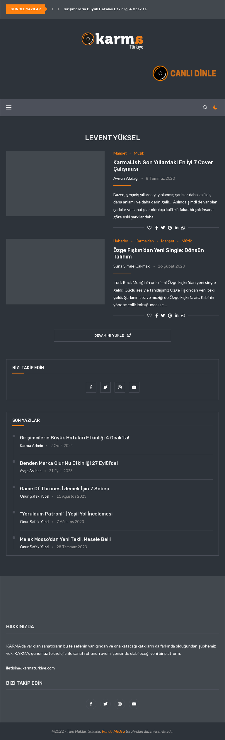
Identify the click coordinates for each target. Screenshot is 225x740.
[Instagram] (120, 387)
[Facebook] (91, 387)
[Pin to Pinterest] (170, 227)
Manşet (120, 153)
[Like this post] (149, 227)
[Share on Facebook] (156, 227)
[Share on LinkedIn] (176, 227)
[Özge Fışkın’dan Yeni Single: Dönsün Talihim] (55, 271)
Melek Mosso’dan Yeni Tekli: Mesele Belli (65, 539)
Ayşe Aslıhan (31, 470)
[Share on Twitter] (163, 227)
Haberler (120, 241)
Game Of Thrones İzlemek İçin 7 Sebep (64, 488)
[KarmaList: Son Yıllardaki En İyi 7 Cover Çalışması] (55, 184)
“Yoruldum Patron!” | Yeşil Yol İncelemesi (66, 514)
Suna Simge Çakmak (131, 265)
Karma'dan (145, 241)
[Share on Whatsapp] (183, 227)
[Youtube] (134, 387)
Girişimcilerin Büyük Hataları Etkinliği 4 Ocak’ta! (105, 9)
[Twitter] (106, 387)
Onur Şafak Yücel (34, 496)
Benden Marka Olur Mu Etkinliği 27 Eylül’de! (69, 463)
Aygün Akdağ (125, 178)
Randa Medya (113, 731)
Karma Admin (31, 445)
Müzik (139, 153)
